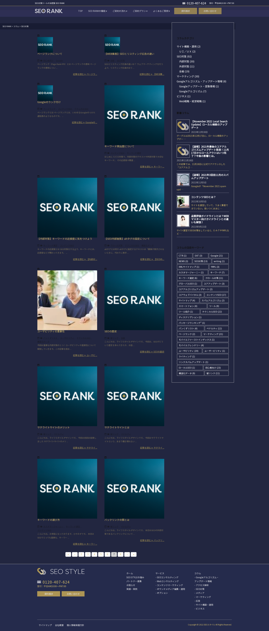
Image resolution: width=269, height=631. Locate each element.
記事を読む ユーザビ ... (85, 355)
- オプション (162, 592)
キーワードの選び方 (48, 520)
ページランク (49, 108)
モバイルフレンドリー (191, 345)
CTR (182, 255)
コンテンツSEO (65, 108)
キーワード (217, 272)
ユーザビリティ (67, 338)
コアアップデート (214, 283)
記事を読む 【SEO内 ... (152, 259)
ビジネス (184, 96)
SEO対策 (121, 60)
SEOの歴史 (110, 331)
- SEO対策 (199, 589)
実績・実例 (131, 589)
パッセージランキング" (192, 322)
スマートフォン (188, 306)
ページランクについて (49, 54)
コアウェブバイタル (190, 294)
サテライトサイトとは (116, 427)
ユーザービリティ (214, 350)
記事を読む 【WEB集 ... (152, 74)
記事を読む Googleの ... (84, 122)
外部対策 (186, 66)
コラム (197, 573)
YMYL (215, 266)
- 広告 (197, 600)
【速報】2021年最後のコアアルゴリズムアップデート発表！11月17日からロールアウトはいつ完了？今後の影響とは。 (210, 151)
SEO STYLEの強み (135, 577)
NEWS (183, 261)
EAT (198, 255)
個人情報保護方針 (75, 625)
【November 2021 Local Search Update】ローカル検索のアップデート (209, 124)
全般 (112, 60)
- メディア (199, 592)
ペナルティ (59, 434)
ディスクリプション (190, 317)
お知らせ (130, 585)
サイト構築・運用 (189, 46)
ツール (214, 306)
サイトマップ (187, 300)
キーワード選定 (134, 152)
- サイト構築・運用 (203, 604)
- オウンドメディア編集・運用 (170, 589)
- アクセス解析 (201, 585)
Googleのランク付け (49, 102)
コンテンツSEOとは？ (203, 197)
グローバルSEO (188, 283)
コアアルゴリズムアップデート (195, 289)
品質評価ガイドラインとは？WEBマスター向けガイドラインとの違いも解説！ (210, 219)
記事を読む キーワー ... (152, 166)
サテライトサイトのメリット (53, 427)
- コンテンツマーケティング (169, 585)
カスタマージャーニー (53, 526)
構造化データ (148, 245)
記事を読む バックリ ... (152, 540)
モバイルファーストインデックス (197, 339)
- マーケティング (202, 596)
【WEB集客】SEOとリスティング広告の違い (129, 54)
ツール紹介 (186, 311)
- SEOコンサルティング (167, 577)
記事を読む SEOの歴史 (152, 351)
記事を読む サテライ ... (85, 447)
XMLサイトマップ (189, 266)
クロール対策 (116, 245)
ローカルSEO (187, 367)
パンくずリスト (50, 338)
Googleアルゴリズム (192, 91)
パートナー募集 (134, 581)
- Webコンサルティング (167, 581)
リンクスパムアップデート (193, 362)
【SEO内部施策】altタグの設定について (127, 238)
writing (219, 261)
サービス (160, 573)
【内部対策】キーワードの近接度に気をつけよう (64, 238)
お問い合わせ (73, 593)
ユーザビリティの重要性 (51, 331)
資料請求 (48, 593)
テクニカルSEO (81, 108)
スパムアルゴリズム (213, 300)
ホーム (129, 573)
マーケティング (188, 76)
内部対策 (186, 61)
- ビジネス (199, 608)
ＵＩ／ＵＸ (187, 51)
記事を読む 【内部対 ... (85, 259)
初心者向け (48, 60)
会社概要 (59, 625)
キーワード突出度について (119, 146)
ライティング (187, 356)
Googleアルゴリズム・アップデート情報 (201, 81)
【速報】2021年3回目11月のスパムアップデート (209, 176)
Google (59, 60)
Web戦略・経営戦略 (192, 101)
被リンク (114, 338)
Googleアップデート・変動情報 (199, 86)
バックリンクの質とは (116, 520)
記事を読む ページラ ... (85, 74)
